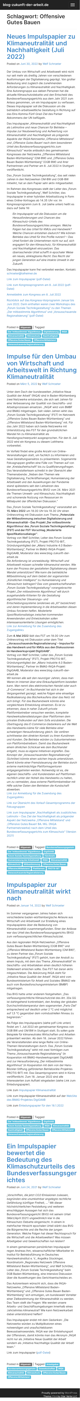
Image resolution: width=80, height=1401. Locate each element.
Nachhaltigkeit (50, 336)
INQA (64, 331)
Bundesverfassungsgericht (60, 847)
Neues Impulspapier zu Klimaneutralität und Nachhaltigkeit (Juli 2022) (41, 47)
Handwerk (50, 856)
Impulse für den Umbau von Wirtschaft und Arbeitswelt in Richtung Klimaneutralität (42, 366)
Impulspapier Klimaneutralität (37, 1090)
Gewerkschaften (47, 1368)
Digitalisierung (51, 331)
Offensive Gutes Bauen (19, 340)
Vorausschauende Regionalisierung (26, 344)
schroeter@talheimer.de (22, 273)
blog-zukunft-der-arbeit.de (26, 5)
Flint (54, 1396)
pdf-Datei (43, 1352)
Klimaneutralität (16, 336)
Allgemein (26, 327)
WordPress (71, 1392)
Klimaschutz (33, 336)
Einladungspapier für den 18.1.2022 (41, 1105)
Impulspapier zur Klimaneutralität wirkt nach (39, 891)
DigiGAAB (49, 851)
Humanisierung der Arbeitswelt (23, 860)
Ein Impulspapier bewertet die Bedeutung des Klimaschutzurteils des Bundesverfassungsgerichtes (42, 1163)
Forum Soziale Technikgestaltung (24, 856)
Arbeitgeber (52, 1364)
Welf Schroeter (52, 63)
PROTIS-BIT (54, 868)
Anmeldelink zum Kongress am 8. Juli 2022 (34, 294)
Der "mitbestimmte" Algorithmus (24, 331)
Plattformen (39, 868)
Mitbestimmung (32, 864)
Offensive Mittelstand (45, 340)
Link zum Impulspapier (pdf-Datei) (28, 279)
